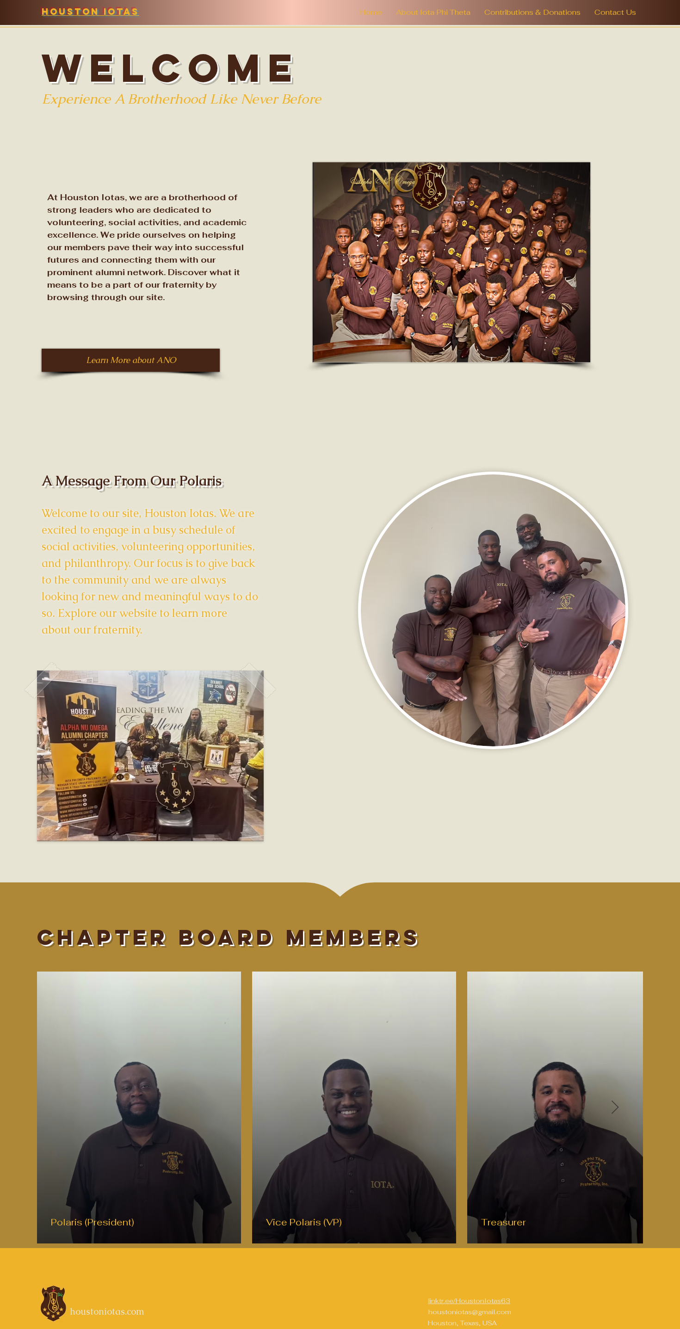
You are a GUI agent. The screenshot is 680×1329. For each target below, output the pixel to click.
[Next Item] (615, 1107)
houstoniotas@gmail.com (469, 1312)
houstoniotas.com (107, 1311)
